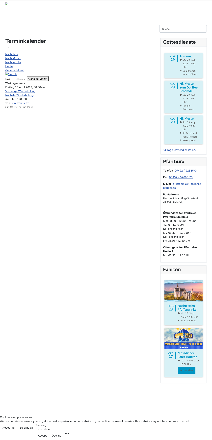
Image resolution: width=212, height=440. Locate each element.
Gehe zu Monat (14, 70)
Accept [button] (42, 435)
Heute (9, 66)
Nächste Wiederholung (19, 95)
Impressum (12, 398)
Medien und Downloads (126, 19)
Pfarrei (25, 19)
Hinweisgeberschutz (18, 403)
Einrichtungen (49, 19)
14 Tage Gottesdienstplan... (180, 150)
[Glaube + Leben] (155, 24)
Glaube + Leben (163, 19)
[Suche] (11, 74)
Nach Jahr (11, 54)
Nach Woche (13, 62)
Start (11, 19)
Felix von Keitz (20, 103)
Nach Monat (13, 58)
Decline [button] (56, 435)
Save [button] (67, 433)
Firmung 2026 (194, 19)
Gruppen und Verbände (85, 19)
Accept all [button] (8, 427)
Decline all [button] (26, 427)
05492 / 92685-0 (186, 170)
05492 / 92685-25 (181, 177)
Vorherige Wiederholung (20, 91)
